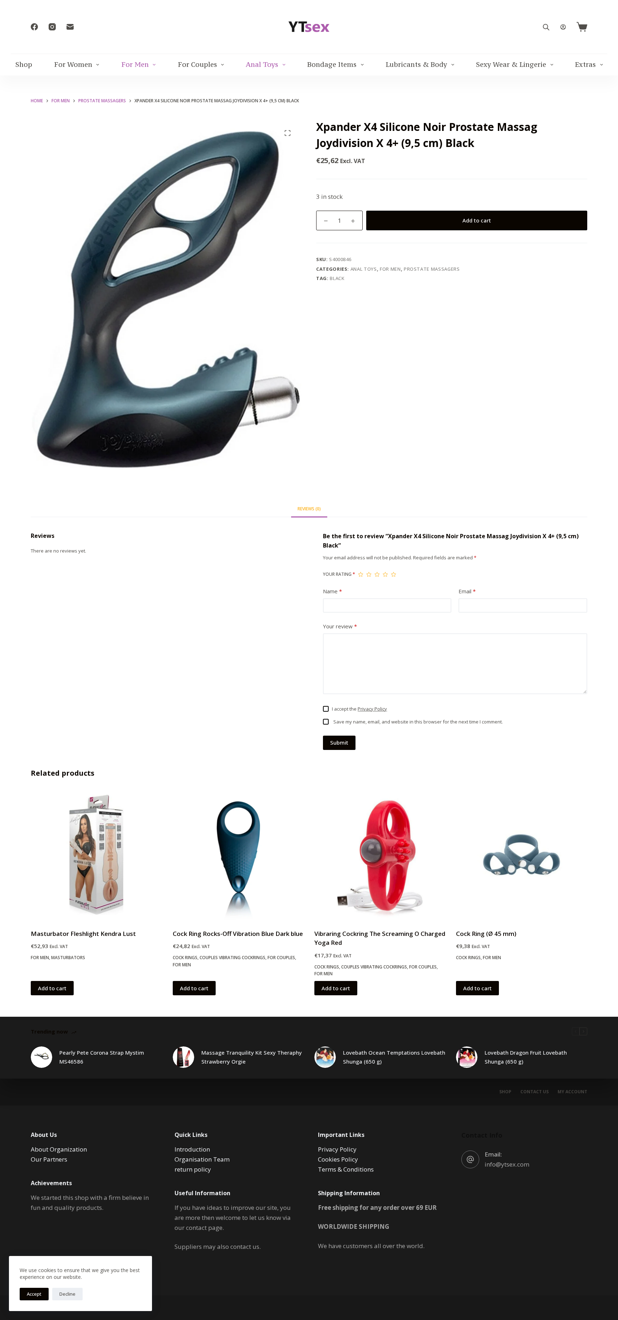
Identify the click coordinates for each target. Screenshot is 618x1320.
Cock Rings (185, 958)
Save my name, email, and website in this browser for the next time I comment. (418, 721)
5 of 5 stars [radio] (393, 574)
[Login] (563, 27)
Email (467, 591)
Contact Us (534, 1092)
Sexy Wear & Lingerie (511, 64)
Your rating (339, 574)
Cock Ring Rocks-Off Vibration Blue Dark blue (238, 933)
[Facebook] (34, 26)
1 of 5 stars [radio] (361, 574)
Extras (585, 64)
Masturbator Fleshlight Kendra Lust (83, 933)
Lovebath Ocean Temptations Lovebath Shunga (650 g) (394, 1057)
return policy (193, 1169)
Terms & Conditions (346, 1169)
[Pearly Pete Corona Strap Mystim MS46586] (41, 1057)
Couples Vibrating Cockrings (232, 958)
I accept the (359, 709)
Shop (23, 64)
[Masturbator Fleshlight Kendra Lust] (96, 854)
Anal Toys (262, 64)
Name (332, 591)
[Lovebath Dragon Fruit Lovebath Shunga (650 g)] (466, 1057)
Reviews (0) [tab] (309, 509)
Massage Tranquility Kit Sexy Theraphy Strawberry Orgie (251, 1057)
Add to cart (476, 220)
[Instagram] (52, 26)
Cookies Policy (338, 1159)
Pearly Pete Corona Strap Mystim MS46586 (101, 1057)
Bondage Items (332, 64)
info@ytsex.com (507, 1164)
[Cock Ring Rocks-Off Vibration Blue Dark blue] (238, 854)
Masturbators (68, 958)
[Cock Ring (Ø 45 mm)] (521, 854)
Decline (67, 1294)
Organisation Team (202, 1159)
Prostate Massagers (432, 269)
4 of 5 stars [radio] (385, 574)
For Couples (197, 64)
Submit (339, 742)
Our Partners (49, 1159)
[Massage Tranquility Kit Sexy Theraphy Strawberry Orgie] (183, 1057)
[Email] (70, 26)
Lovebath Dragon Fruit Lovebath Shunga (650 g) (526, 1057)
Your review (340, 626)
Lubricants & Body (416, 64)
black (337, 278)
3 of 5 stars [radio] (377, 574)
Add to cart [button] (52, 988)
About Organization (59, 1149)
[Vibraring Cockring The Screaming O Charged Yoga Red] (379, 854)
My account (572, 1092)
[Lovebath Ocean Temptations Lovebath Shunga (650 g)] (325, 1057)
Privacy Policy (372, 709)
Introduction (192, 1149)
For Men (135, 64)
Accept (34, 1294)
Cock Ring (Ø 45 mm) (486, 933)
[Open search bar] (546, 27)
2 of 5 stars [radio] (369, 574)
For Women (73, 64)
